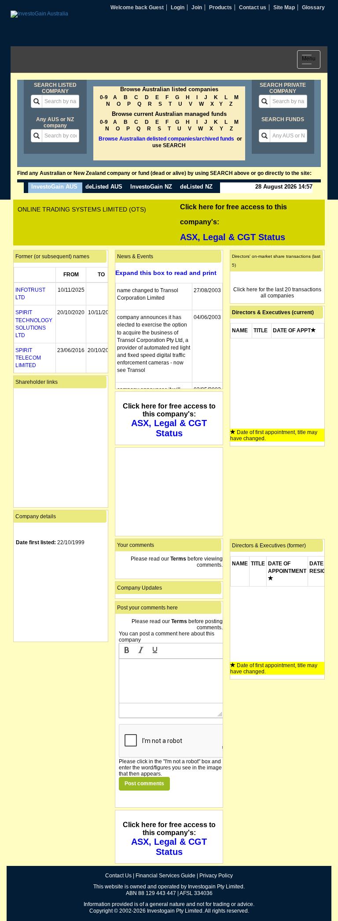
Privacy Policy (216, 876)
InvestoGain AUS (54, 186)
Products (220, 7)
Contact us (252, 7)
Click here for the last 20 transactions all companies (277, 292)
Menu (311, 60)
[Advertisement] (60, 688)
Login (177, 7)
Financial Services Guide (165, 876)
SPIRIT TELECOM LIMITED (28, 357)
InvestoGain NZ (151, 186)
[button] (126, 650)
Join (196, 7)
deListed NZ (196, 186)
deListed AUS (103, 186)
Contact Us (118, 876)
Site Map (284, 7)
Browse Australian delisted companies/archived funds (166, 139)
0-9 (104, 97)
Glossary (313, 7)
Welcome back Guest (137, 7)
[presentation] (127, 651)
